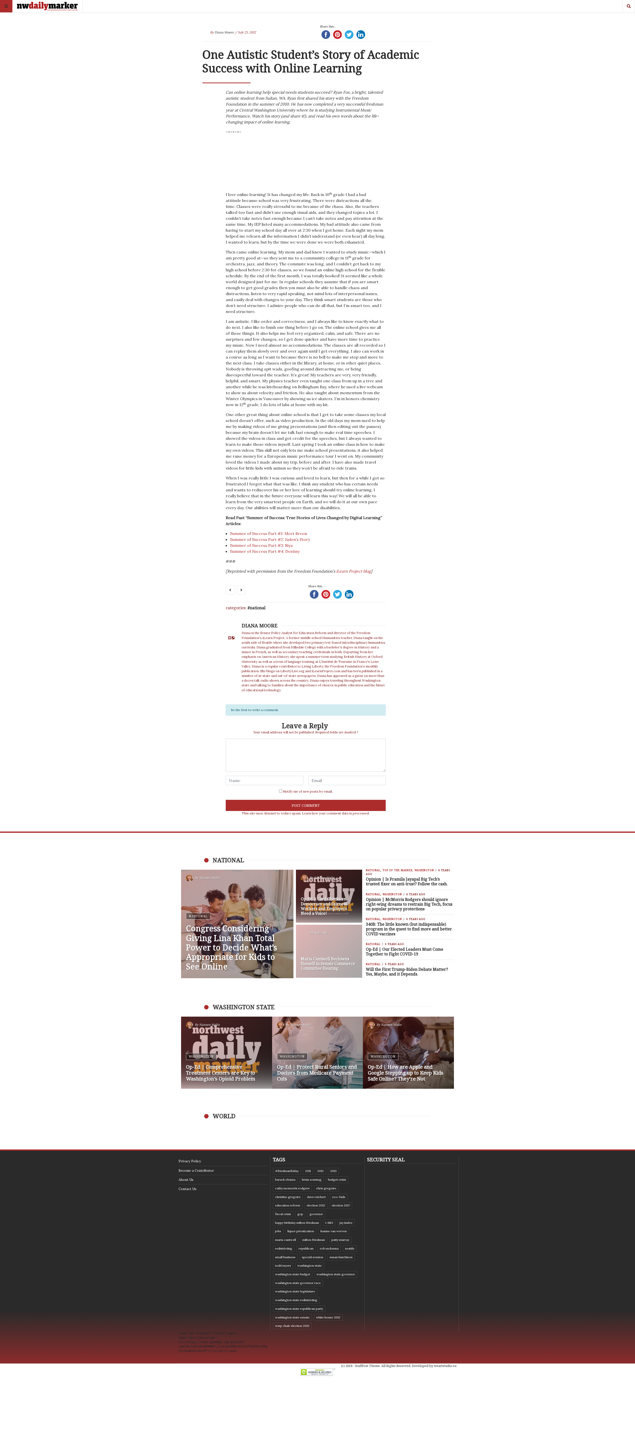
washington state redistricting (296, 1300)
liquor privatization (300, 1231)
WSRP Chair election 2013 (292, 1326)
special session (312, 1257)
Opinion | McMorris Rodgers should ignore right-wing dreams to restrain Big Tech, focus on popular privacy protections (409, 904)
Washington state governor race (298, 1283)
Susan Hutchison (341, 1257)
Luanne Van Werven (333, 1231)
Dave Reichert (316, 1197)
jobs (278, 1231)
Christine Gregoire (288, 1197)
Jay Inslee (346, 1223)
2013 (333, 1171)
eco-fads (338, 1197)
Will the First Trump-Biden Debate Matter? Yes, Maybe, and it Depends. (407, 972)
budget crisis (337, 1179)
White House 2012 (328, 1317)
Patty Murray (340, 1240)
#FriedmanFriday (287, 1171)
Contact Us (187, 1189)
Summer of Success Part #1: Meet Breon (269, 533)
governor (316, 1214)
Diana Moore (224, 32)
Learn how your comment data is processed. (336, 813)
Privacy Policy (190, 1161)
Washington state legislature (295, 1291)
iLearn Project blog (353, 571)
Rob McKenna (329, 1248)
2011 (308, 1171)
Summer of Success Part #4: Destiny (265, 551)
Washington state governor (336, 1274)
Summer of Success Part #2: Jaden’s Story (270, 539)
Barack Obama (285, 1179)
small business (285, 1257)
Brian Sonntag (311, 1179)
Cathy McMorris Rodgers (292, 1188)
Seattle (349, 1248)
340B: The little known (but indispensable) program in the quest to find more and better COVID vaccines (409, 928)
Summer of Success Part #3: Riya (261, 545)
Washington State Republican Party (299, 1308)
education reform (287, 1205)
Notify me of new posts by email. (308, 791)
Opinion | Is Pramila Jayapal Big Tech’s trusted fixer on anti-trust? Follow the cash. (407, 881)
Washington (424, 870)
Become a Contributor (196, 1170)
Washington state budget (292, 1274)
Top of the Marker (397, 870)
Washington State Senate (292, 1317)
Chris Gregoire (326, 1188)
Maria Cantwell (285, 1240)
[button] (187, 1053)
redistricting (283, 1248)
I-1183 (329, 1223)
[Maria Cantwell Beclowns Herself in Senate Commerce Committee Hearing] (329, 951)
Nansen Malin (209, 878)
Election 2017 (341, 1205)
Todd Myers (283, 1265)
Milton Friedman (313, 1240)
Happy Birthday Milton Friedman (297, 1223)
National (257, 608)
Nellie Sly (320, 933)
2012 (320, 1171)
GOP (300, 1214)
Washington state (309, 1265)
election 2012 (316, 1205)
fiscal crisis (283, 1214)
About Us (186, 1179)
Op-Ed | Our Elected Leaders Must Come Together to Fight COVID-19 (404, 952)
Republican (306, 1248)
